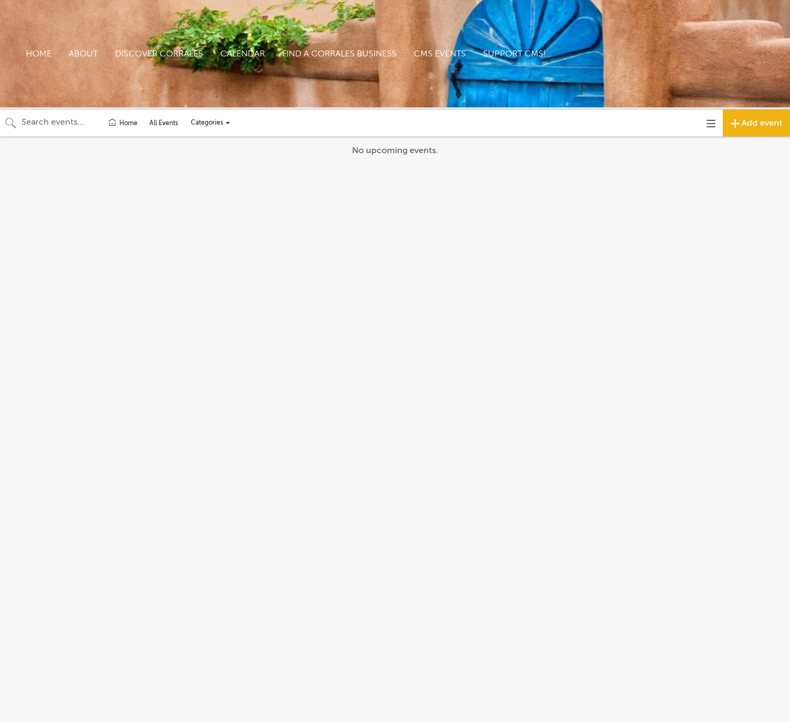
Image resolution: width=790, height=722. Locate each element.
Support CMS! (514, 54)
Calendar (242, 54)
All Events (163, 123)
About (83, 54)
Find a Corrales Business (339, 54)
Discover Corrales (159, 54)
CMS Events (440, 54)
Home (39, 54)
